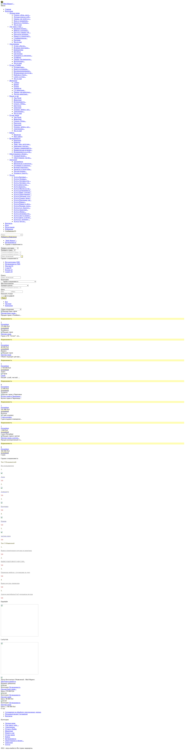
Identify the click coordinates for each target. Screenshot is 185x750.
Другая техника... (20, 171)
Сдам (8, 268)
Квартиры (17, 140)
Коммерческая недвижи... (23, 150)
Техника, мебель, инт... (22, 109)
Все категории (12, 262)
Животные (13, 81)
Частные (8, 304)
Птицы (16, 86)
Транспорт (17, 108)
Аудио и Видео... (20, 46)
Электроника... (19, 111)
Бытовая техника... (20, 28)
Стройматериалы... (21, 38)
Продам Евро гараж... (9, 313)
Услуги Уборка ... (20, 212)
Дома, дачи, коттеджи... (22, 144)
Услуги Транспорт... (21, 210)
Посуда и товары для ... (22, 32)
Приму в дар (14, 96)
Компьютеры (18, 50)
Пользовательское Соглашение (16, 714)
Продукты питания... (21, 34)
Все (6, 302)
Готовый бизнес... (20, 156)
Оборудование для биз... (22, 158)
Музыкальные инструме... (23, 73)
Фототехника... (19, 61)
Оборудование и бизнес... (18, 154)
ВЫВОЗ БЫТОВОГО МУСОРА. (13, 561)
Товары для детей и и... (22, 19)
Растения (17, 40)
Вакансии (17, 135)
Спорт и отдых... (20, 77)
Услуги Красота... (20, 187)
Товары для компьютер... (23, 59)
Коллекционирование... (22, 71)
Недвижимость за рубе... (23, 152)
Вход (7, 225)
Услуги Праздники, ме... (22, 200)
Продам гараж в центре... (10, 438)
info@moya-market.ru (8, 681)
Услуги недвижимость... (22, 190)
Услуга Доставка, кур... (22, 183)
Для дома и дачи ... (16, 27)
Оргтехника (18, 54)
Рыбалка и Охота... (20, 75)
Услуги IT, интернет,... (22, 219)
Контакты (8, 223)
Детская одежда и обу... (22, 17)
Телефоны (17, 57)
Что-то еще (18, 25)
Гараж (3, 375)
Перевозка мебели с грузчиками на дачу (15, 572)
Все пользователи (7, 466)
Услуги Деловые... (20, 179)
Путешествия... (19, 67)
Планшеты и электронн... (23, 55)
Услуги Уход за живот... (22, 216)
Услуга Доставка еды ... (22, 181)
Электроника (14, 44)
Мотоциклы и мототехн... (23, 163)
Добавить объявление (9, 237)
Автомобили (18, 162)
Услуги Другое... (20, 221)
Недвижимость (14, 138)
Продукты (17, 106)
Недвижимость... (20, 102)
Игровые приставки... (22, 48)
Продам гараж (6, 334)
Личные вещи (14, 13)
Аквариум (17, 88)
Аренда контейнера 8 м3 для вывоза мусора (17, 594)
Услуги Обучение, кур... (22, 196)
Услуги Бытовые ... (21, 177)
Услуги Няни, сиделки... (22, 192)
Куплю (9, 270)
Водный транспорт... (21, 167)
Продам (9, 266)
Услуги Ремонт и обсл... (22, 204)
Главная (8, 9)
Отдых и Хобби (15, 65)
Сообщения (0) (10, 231)
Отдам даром (14, 115)
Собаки (16, 82)
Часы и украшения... (21, 21)
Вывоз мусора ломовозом (10, 583)
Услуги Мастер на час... (22, 189)
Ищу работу (18, 136)
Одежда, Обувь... (20, 104)
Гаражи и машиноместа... (23, 148)
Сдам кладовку (6, 417)
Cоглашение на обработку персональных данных (23, 712)
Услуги (12, 175)
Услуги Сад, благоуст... (22, 208)
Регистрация (9, 227)
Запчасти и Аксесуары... (22, 169)
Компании (9, 305)
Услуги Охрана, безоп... (22, 198)
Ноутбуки (17, 52)
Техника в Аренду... (21, 173)
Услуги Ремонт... (20, 202)
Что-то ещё (18, 63)
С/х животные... (19, 90)
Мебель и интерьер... (21, 30)
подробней (5, 328)
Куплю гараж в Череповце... (11, 396)
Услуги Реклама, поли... (22, 206)
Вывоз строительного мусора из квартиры (16, 550)
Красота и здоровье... (21, 23)
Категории (9, 11)
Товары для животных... (22, 92)
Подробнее (5, 324)
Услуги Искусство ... (21, 185)
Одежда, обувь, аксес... (22, 15)
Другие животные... (21, 94)
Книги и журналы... (21, 69)
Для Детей (17, 98)
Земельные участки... (21, 146)
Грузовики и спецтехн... (22, 165)
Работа (11, 133)
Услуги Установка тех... (22, 214)
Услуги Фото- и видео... (22, 217)
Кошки (16, 84)
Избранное (9, 229)
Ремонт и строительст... (22, 36)
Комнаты (17, 142)
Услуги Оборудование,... (23, 194)
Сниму (9, 272)
